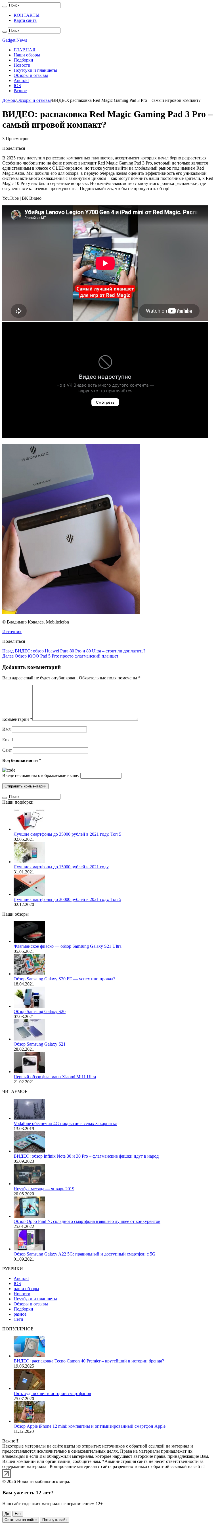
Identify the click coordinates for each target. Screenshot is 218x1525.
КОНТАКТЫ (26, 15)
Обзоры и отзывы (31, 75)
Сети (18, 1319)
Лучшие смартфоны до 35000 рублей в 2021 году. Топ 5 (67, 834)
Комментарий (17, 719)
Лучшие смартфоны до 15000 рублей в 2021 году (61, 866)
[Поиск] (4, 6)
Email (7, 739)
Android (21, 80)
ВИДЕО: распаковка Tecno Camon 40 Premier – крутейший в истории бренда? (89, 1360)
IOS (17, 85)
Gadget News (14, 40)
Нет (18, 1514)
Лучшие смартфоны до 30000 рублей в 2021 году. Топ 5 (67, 899)
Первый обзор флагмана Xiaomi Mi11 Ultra (55, 1076)
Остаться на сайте (21, 1520)
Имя (6, 729)
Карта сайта (25, 20)
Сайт (7, 750)
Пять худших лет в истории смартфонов (52, 1393)
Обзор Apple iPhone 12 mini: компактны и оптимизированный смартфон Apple (89, 1426)
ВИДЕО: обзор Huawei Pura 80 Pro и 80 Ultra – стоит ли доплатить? (73, 650)
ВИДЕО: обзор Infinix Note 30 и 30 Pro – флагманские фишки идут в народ (86, 1156)
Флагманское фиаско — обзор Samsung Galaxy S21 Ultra (67, 946)
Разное (20, 90)
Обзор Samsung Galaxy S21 (40, 1044)
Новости (22, 65)
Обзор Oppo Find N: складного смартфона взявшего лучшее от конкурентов (87, 1221)
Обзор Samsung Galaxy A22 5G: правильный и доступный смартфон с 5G (85, 1254)
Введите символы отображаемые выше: (40, 775)
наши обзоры (26, 1288)
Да (7, 1514)
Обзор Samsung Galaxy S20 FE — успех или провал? (64, 978)
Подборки (23, 60)
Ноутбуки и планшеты (35, 70)
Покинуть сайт (54, 1520)
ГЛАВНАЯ (24, 49)
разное (20, 1314)
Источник (12, 631)
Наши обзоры (27, 54)
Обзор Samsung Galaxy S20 (40, 1011)
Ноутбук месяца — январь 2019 (44, 1188)
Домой (8, 100)
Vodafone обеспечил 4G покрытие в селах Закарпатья (65, 1123)
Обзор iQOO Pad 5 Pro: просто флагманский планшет (60, 656)
